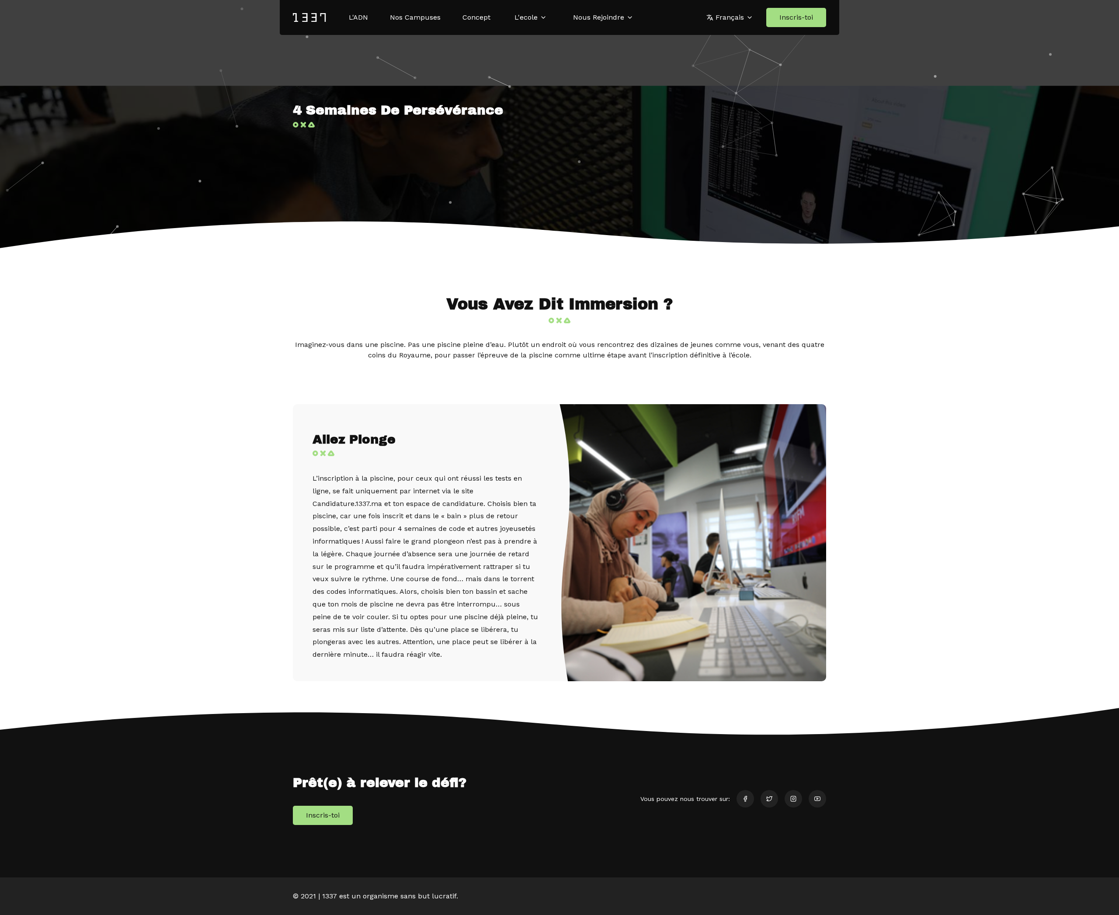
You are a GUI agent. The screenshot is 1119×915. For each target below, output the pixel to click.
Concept (476, 17)
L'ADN (358, 17)
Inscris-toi (796, 17)
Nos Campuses (415, 17)
